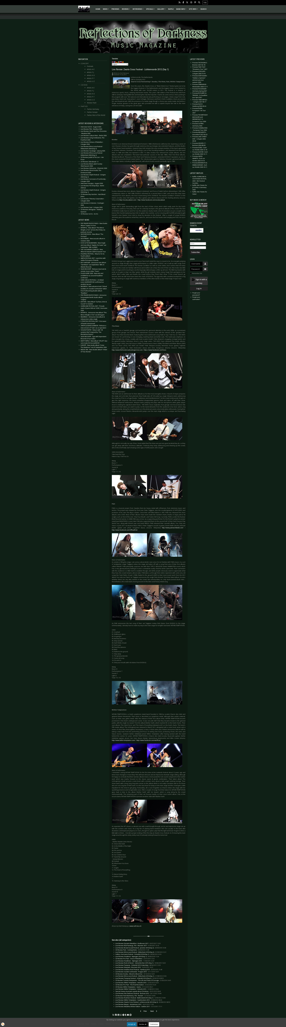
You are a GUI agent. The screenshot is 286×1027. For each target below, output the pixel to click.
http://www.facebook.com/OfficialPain (125, 530)
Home (98, 9)
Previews (115, 9)
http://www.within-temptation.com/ (123, 740)
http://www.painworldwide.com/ (172, 528)
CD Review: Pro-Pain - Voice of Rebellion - (135, 959)
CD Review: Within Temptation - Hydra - (134, 987)
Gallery (161, 10)
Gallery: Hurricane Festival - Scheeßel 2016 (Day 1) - (138, 954)
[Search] (199, 2)
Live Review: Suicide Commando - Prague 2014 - (137, 972)
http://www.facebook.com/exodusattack (151, 200)
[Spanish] (123, 62)
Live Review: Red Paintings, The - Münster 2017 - (137, 946)
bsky (205, 2)
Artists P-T (91, 78)
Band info (181, 10)
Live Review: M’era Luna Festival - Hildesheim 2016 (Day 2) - (140, 952)
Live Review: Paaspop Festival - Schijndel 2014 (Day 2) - (139, 978)
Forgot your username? (196, 298)
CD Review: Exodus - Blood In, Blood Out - (135, 974)
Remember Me (197, 273)
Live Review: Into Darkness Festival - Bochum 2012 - (138, 993)
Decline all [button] (142, 1024)
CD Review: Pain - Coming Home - (132, 950)
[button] (113, 1015)
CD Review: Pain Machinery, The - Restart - (135, 996)
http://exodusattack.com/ (127, 200)
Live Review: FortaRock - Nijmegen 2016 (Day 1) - (137, 956)
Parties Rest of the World (96, 115)
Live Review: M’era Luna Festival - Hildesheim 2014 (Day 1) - (140, 976)
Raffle (171, 9)
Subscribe (195, 252)
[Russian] (121, 62)
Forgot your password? (196, 294)
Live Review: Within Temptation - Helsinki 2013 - (137, 989)
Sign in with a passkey (201, 281)
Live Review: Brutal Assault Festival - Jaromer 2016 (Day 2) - (140, 948)
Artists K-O (91, 75)
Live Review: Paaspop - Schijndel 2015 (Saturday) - (138, 965)
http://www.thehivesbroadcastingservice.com (127, 350)
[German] (117, 62)
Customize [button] (154, 1024)
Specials (150, 10)
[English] (113, 62)
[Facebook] (183, 2)
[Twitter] (187, 2)
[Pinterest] (195, 2)
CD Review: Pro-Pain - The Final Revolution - (135, 985)
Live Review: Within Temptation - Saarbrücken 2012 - (138, 1000)
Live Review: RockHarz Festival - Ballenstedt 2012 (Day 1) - (140, 998)
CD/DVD (84, 85)
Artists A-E (90, 69)
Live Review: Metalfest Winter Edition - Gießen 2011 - (138, 1006)
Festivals (90, 66)
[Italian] (119, 62)
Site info (193, 10)
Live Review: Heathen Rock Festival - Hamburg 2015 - (138, 970)
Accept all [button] (131, 1024)
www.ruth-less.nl (135, 926)
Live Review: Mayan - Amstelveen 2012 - (134, 1004)
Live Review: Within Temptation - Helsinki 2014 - (137, 983)
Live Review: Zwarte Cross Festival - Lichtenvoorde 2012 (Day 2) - (142, 1002)
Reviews (126, 10)
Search (203, 9)
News (106, 10)
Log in (199, 288)
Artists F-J (90, 72)
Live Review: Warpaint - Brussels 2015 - (134, 967)
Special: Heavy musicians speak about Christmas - (138, 991)
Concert (85, 63)
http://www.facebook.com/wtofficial (148, 740)
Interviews (138, 10)
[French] (115, 62)
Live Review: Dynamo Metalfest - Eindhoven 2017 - (138, 943)
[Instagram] (191, 2)
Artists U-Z (91, 81)
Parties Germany (93, 109)
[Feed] (179, 2)
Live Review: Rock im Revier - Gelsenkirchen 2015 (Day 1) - (140, 963)
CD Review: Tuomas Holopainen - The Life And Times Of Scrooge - (143, 980)
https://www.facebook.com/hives (155, 350)
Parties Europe (92, 112)
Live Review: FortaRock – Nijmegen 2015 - (134, 961)
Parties (84, 106)
